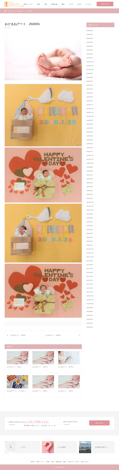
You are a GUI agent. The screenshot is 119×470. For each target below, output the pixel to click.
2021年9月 (89, 261)
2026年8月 (89, 30)
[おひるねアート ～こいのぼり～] (17, 381)
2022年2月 (89, 241)
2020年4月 (89, 327)
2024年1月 (89, 151)
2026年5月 (89, 42)
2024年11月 (90, 112)
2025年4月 (89, 93)
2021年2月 (89, 288)
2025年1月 (89, 105)
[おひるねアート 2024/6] (43, 381)
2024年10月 (90, 116)
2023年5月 (89, 183)
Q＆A (79, 4)
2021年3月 (89, 284)
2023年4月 (89, 186)
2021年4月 (89, 280)
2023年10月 (90, 163)
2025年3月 (89, 97)
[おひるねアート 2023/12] (43, 357)
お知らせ (70, 461)
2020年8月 (89, 311)
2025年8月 (89, 77)
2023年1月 (89, 198)
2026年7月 (89, 34)
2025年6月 (89, 85)
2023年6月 (89, 179)
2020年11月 (90, 300)
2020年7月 (89, 315)
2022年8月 (89, 218)
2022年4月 (89, 233)
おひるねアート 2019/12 (66, 367)
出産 (45, 4)
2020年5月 (89, 323)
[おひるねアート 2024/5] (69, 381)
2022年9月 (89, 214)
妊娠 (38, 4)
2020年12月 (90, 296)
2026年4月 (89, 46)
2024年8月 (89, 124)
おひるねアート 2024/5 (65, 391)
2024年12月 (90, 108)
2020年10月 (90, 304)
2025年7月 (89, 81)
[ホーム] (5, 11)
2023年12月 (90, 155)
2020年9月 (89, 307)
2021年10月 (90, 257)
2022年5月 (89, 229)
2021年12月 (90, 249)
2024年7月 (89, 128)
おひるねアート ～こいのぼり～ (16, 391)
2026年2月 (89, 54)
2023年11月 (90, 159)
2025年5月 (89, 89)
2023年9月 (89, 167)
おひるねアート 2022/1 (14, 367)
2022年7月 (89, 222)
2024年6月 (89, 132)
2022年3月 (89, 237)
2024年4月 (89, 140)
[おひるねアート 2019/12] (69, 357)
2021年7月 (89, 268)
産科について (28, 4)
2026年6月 (89, 38)
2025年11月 (90, 66)
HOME (32, 461)
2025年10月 (90, 69)
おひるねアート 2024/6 (39, 391)
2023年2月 (89, 194)
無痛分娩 (54, 4)
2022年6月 (89, 225)
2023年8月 (89, 171)
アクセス (88, 4)
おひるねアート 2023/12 (40, 367)
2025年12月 (90, 62)
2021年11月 (90, 253)
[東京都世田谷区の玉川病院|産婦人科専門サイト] (15, 4)
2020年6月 (89, 319)
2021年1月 (89, 292)
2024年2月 (89, 147)
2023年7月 (89, 175)
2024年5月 (89, 136)
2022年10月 (90, 210)
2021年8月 (89, 265)
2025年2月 (89, 101)
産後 (63, 4)
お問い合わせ (105, 4)
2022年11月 (90, 206)
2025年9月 (89, 73)
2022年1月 (89, 245)
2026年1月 (89, 58)
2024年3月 (89, 144)
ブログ (71, 4)
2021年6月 (89, 272)
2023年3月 (89, 190)
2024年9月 (89, 120)
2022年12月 (90, 202)
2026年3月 (89, 50)
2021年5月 (89, 276)
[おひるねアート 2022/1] (17, 357)
